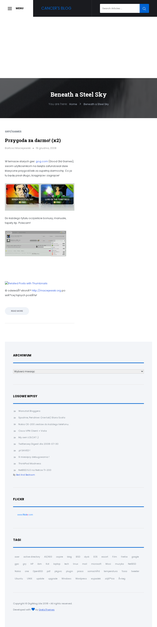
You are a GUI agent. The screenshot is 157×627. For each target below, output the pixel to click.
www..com (25, 514)
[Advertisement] (78, 47)
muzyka (119, 563)
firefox (124, 556)
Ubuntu (19, 578)
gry (24, 563)
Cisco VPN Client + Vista (32, 430)
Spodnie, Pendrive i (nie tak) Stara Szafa (41, 417)
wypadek (96, 578)
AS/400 (48, 556)
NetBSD (132, 563)
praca (80, 571)
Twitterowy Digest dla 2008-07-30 (38, 444)
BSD (78, 556)
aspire (59, 556)
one (27, 571)
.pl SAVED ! (24, 450)
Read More (17, 311)
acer (17, 556)
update (40, 578)
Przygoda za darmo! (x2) (33, 140)
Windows (66, 578)
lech (66, 563)
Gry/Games (13, 131)
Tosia (124, 571)
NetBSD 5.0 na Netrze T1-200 (34, 470)
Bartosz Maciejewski (18, 148)
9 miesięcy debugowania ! (33, 457)
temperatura (111, 571)
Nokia (18, 571)
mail (84, 563)
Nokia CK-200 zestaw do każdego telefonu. (43, 424)
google (135, 556)
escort (105, 556)
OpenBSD (38, 571)
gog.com (42, 161)
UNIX (29, 578)
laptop (56, 563)
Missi (108, 563)
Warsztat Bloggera (29, 411)
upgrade (52, 578)
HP (31, 563)
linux (75, 563)
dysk (86, 556)
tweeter (135, 571)
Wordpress (81, 578)
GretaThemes (47, 609)
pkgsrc (58, 571)
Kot (47, 563)
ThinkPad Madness (29, 463)
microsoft (96, 563)
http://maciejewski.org (46, 290)
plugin (69, 571)
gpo (17, 563)
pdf (48, 571)
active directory (32, 556)
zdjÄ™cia (109, 578)
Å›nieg (122, 578)
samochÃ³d (93, 571)
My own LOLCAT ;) (28, 437)
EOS (95, 556)
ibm (39, 563)
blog (69, 556)
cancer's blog (56, 8)
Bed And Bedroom (25, 474)
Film (114, 556)
